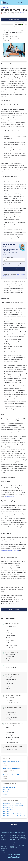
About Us (3, 835)
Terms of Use (3, 846)
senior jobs (6, 789)
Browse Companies (5, 841)
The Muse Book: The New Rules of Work (22, 838)
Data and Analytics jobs (9, 787)
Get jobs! (14, 269)
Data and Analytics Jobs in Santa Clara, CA (14, 815)
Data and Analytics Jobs (9, 811)
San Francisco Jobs (14, 837)
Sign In (20, 2)
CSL (4, 763)
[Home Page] (5, 3)
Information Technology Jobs (13, 846)
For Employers (21, 835)
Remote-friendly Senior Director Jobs (12, 803)
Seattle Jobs (12, 839)
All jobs (5, 794)
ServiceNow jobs (7, 791)
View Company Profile (9, 59)
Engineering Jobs (13, 841)
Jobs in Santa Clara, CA (9, 809)
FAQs (2, 837)
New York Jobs (13, 835)
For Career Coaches (20, 842)
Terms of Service (20, 274)
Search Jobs (3, 839)
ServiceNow (4, 7)
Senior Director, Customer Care (11, 768)
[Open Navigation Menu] (25, 2)
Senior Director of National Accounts (13, 761)
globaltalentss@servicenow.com (10, 550)
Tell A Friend (21, 845)
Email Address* (8, 257)
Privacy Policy (6, 275)
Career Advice (4, 844)
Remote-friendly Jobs (8, 807)
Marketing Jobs (13, 844)
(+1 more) (21, 12)
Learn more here (9, 496)
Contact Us (3, 850)
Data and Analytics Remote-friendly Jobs (13, 813)
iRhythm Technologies (8, 770)
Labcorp (5, 776)
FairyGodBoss (4, 852)
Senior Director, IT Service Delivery (12, 774)
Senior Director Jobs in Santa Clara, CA (13, 805)
